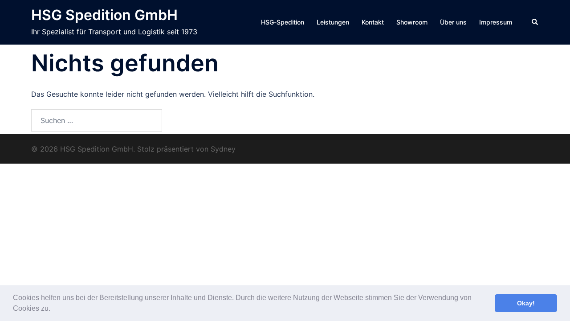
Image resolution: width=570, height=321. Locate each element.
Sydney (223, 148)
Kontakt (373, 22)
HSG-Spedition (282, 22)
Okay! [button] (526, 303)
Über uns (453, 22)
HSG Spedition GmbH (104, 15)
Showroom (412, 22)
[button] (53, 309)
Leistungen (333, 22)
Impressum (495, 22)
